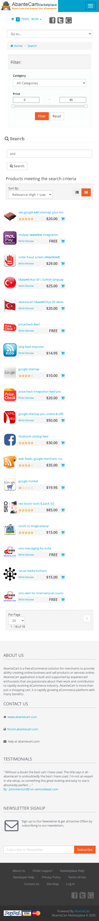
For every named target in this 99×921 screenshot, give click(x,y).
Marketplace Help (72, 871)
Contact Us (31, 884)
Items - (28, 19)
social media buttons (32, 571)
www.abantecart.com (22, 717)
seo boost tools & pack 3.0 (36, 503)
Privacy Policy (51, 877)
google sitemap (28, 369)
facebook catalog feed (33, 436)
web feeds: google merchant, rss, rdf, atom (47, 459)
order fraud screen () (39, 257)
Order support (42, 871)
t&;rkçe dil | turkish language (41, 279)
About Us (18, 871)
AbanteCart (82, 911)
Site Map (53, 884)
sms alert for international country (41, 593)
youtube (69, 20)
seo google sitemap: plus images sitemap (49, 212)
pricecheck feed (29, 324)
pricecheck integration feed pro (39, 391)
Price (16, 94)
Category (19, 75)
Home (17, 46)
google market (28, 481)
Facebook (52, 20)
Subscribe (85, 849)
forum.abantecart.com (22, 729)
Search (32, 46)
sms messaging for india (34, 548)
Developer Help (23, 877)
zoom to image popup (33, 526)
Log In (70, 884)
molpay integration (38, 235)
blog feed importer (31, 347)
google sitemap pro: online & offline (42, 414)
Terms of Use (77, 877)
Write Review (26, 241)
